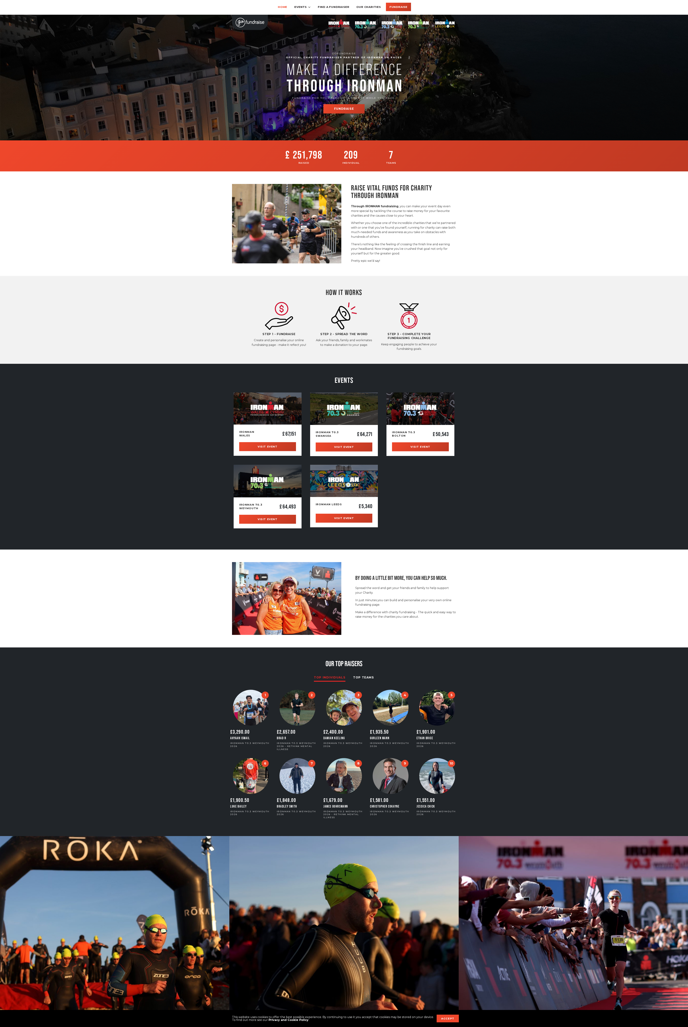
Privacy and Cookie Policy (289, 1020)
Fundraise (398, 7)
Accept (447, 1018)
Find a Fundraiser (333, 7)
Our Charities (368, 7)
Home (282, 7)
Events (300, 7)
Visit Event (268, 446)
